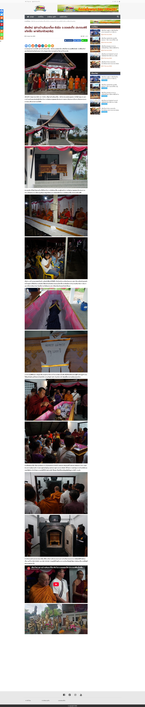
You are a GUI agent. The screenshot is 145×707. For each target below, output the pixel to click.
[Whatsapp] (49, 45)
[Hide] (0, 41)
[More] (52, 45)
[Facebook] (26, 45)
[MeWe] (42, 45)
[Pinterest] (39, 45)
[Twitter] (29, 45)
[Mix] (45, 45)
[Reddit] (32, 45)
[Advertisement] (50, 650)
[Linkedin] (36, 45)
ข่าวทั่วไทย (27, 21)
